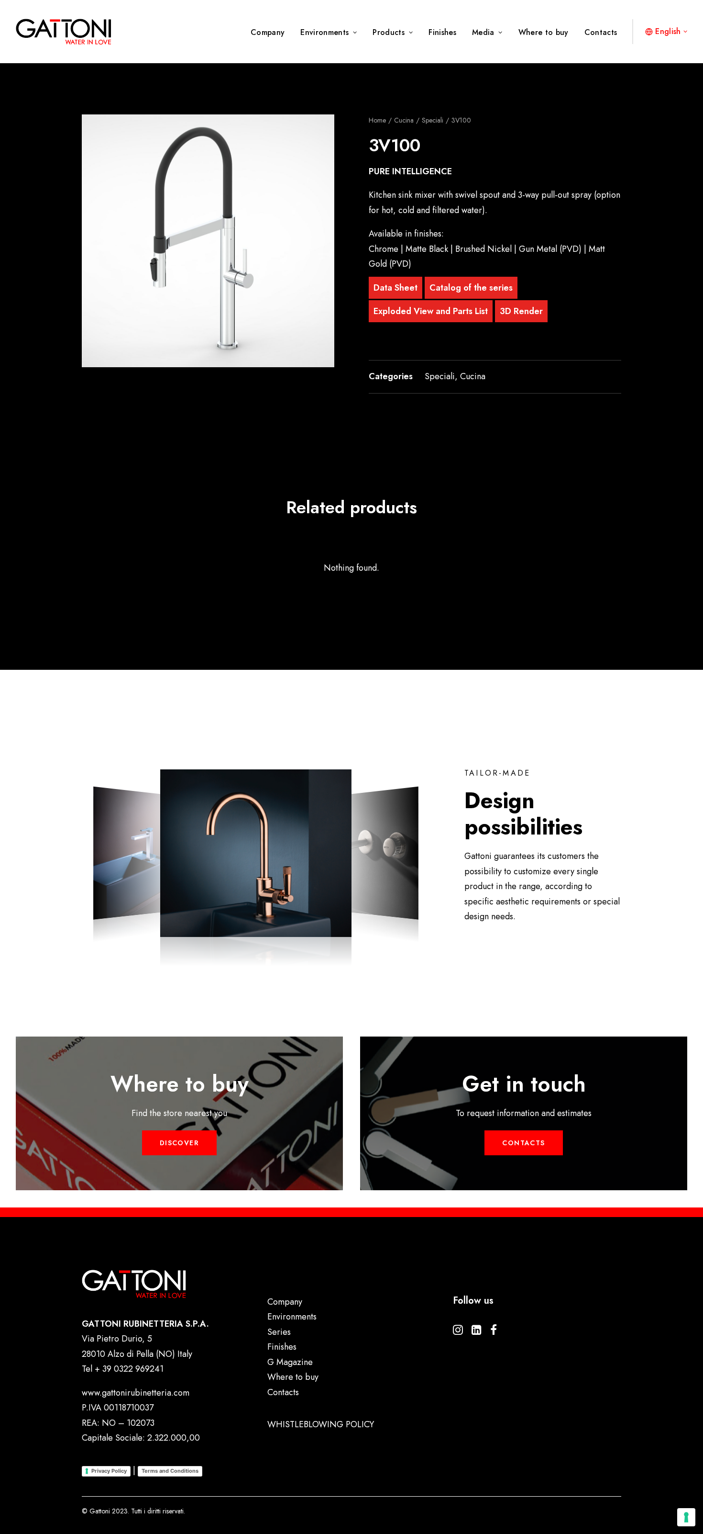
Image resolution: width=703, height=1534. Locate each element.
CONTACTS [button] (523, 1143)
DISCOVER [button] (179, 1143)
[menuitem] (271, 32)
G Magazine (290, 1362)
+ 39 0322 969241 (129, 1369)
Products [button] (389, 32)
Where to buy (543, 32)
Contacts (600, 32)
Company (268, 32)
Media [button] (483, 32)
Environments (324, 32)
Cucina (404, 120)
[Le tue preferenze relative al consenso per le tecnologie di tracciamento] (686, 1517)
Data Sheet (395, 288)
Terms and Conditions (170, 1470)
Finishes (442, 32)
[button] (208, 240)
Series (279, 1332)
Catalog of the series (471, 288)
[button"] (458, 1332)
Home (377, 120)
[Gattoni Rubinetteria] (63, 31)
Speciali (432, 120)
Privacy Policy (109, 1470)
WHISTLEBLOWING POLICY (320, 1424)
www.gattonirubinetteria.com (135, 1393)
